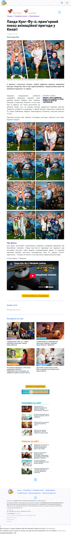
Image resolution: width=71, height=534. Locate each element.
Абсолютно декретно (49, 493)
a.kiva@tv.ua (10, 510)
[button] (62, 2)
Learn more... (62, 531)
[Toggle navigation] (67, 3)
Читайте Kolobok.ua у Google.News (35, 296)
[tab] (35, 479)
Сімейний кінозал (21, 16)
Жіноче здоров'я (13, 364)
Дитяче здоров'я (43, 364)
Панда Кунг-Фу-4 (14, 310)
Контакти (9, 521)
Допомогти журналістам (35, 386)
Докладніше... (51, 528)
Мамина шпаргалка (34, 493)
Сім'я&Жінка (27, 490)
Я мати (19, 490)
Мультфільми (34, 16)
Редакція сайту (10, 519)
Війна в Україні (17, 13)
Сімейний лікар (22, 493)
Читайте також (53, 99)
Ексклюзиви (32, 13)
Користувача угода (11, 517)
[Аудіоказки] (35, 392)
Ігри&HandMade (50, 490)
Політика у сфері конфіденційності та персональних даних (21, 515)
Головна (10, 16)
